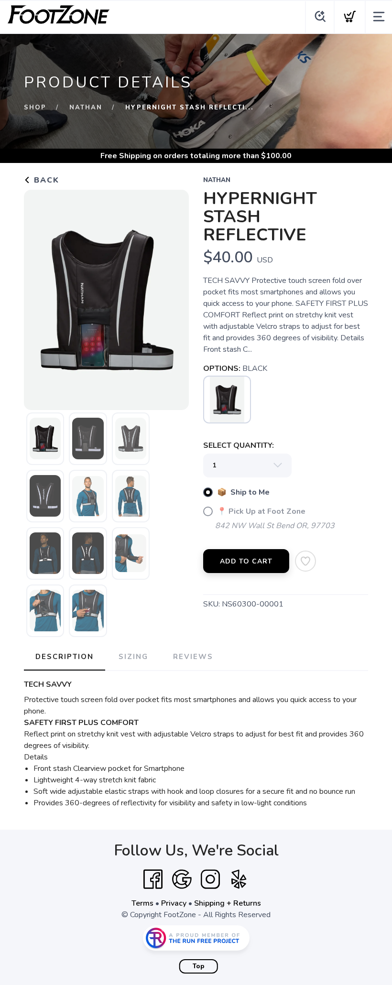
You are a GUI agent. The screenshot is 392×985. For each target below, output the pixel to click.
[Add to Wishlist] (305, 561)
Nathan (85, 107)
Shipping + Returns (227, 903)
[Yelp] (239, 879)
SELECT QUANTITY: (238, 445)
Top (199, 966)
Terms (142, 903)
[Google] (181, 879)
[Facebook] (153, 879)
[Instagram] (210, 879)
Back (45, 180)
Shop (35, 107)
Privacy (173, 903)
